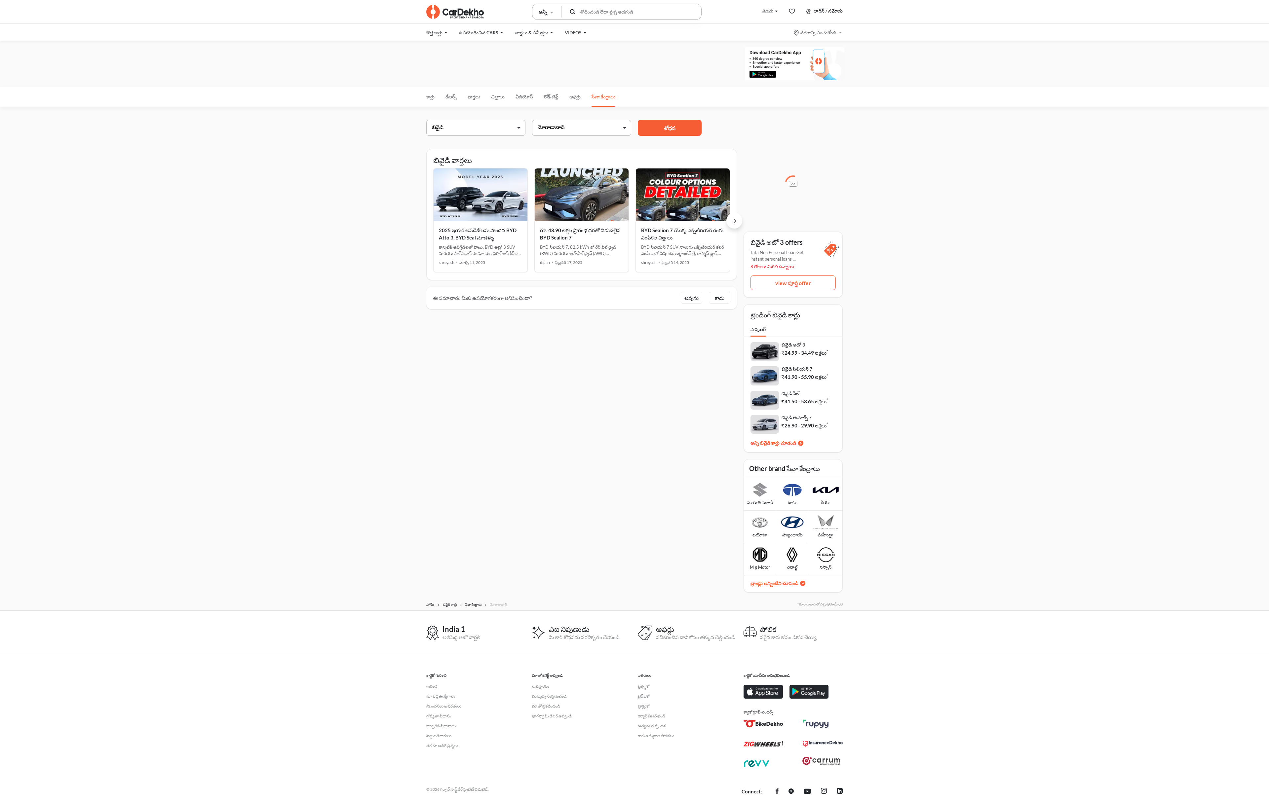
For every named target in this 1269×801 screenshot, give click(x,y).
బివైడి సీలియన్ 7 (797, 369)
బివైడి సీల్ (790, 393)
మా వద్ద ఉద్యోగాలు (440, 696)
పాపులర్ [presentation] (758, 329)
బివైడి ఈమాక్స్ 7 (797, 417)
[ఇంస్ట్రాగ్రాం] (824, 791)
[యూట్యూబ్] (807, 791)
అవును (691, 298)
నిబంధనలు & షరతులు (443, 706)
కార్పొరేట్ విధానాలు (441, 725)
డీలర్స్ (451, 96)
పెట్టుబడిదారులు (438, 735)
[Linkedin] (840, 791)
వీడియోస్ (524, 96)
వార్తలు (474, 96)
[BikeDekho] (763, 723)
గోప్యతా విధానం (438, 715)
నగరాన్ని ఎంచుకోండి (818, 32)
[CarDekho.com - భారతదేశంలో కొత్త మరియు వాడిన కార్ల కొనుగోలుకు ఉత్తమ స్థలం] (455, 12)
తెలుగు (767, 10)
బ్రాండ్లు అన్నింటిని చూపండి (774, 583)
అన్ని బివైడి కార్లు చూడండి (773, 443)
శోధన (669, 128)
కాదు (719, 298)
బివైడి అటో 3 (793, 344)
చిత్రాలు (498, 96)
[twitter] (791, 791)
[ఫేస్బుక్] (777, 791)
